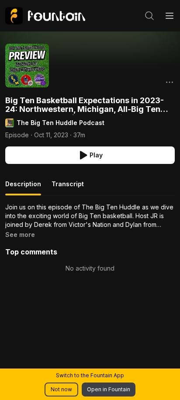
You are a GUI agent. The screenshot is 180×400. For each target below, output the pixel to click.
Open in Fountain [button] (108, 389)
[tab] (23, 187)
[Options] (169, 82)
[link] (45, 15)
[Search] (149, 15)
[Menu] (169, 15)
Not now (61, 389)
